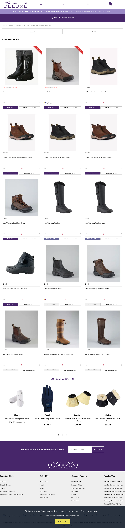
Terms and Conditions (7, 491)
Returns (2, 488)
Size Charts (43, 491)
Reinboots (6, 92)
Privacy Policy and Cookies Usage (11, 494)
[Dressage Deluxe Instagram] (66, 465)
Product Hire (44, 498)
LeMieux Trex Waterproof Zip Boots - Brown (98, 157)
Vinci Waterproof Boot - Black (53, 288)
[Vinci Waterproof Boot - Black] (62, 263)
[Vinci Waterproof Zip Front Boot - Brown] (103, 263)
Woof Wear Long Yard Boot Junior (95, 223)
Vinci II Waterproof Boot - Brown (54, 92)
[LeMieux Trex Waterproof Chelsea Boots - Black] (103, 66)
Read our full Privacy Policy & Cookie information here (62, 515)
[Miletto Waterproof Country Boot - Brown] (103, 329)
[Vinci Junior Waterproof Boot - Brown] (21, 329)
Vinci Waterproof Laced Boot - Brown (14, 223)
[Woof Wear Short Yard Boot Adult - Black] (21, 263)
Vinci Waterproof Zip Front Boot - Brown (97, 288)
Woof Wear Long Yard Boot (52, 223)
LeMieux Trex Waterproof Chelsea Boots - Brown (17, 157)
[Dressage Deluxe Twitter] (59, 465)
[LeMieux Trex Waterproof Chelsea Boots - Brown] (21, 132)
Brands (42, 485)
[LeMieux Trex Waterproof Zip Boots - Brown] (103, 132)
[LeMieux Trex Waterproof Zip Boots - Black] (62, 132)
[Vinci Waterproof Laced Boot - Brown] (21, 197)
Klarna (42, 488)
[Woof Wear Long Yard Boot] (62, 197)
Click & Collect (5, 485)
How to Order (44, 482)
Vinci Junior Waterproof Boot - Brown (14, 354)
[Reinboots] (21, 66)
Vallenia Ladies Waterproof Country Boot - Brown (58, 354)
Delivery (3, 482)
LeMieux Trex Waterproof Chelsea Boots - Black (99, 92)
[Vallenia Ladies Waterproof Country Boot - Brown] (62, 329)
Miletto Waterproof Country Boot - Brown (97, 354)
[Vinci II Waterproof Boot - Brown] (62, 66)
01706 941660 (76, 482)
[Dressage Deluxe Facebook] (51, 465)
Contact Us (75, 501)
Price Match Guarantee (47, 494)
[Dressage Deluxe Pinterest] (74, 465)
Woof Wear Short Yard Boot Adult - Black (15, 288)
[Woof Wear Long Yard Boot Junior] (103, 197)
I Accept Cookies (62, 521)
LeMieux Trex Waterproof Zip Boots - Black (57, 157)
